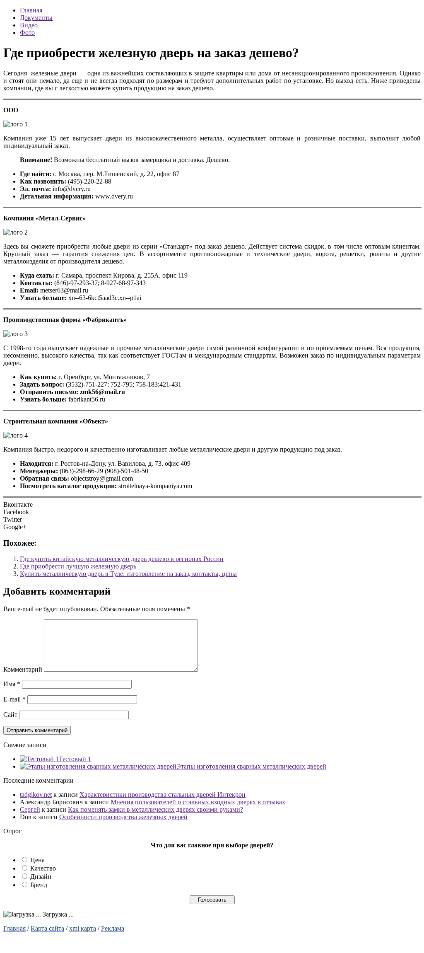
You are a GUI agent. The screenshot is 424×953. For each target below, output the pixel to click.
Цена (37, 860)
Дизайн (40, 876)
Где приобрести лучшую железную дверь (78, 566)
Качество (43, 868)
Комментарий (22, 669)
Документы (36, 17)
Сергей (30, 809)
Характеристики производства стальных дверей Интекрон (163, 794)
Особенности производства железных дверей (123, 816)
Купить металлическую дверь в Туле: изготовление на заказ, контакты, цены (128, 573)
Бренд (38, 884)
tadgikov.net (36, 794)
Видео (29, 25)
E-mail (14, 699)
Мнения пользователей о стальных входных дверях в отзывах (198, 801)
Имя (11, 683)
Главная (31, 10)
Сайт (10, 714)
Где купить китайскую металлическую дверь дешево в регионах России (122, 558)
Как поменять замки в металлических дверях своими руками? (155, 809)
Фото (27, 32)
